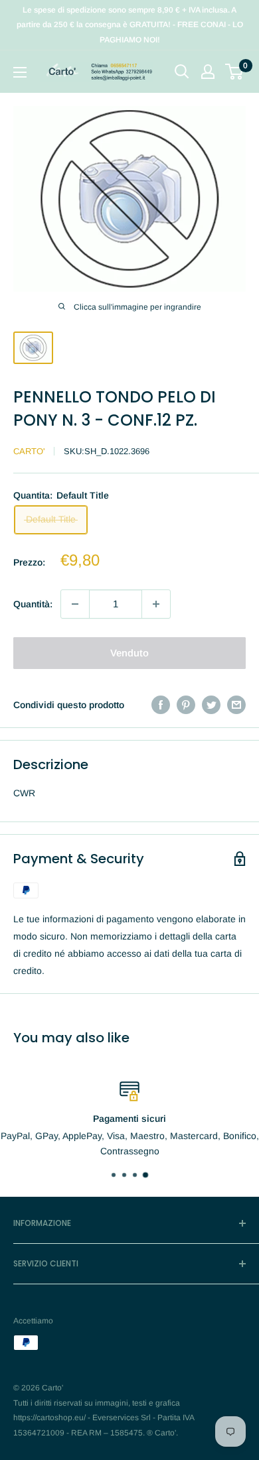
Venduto (129, 652)
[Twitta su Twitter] (211, 705)
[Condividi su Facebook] (160, 705)
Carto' (28, 451)
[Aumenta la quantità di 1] (156, 604)
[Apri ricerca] (182, 71)
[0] (234, 72)
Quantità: (32, 604)
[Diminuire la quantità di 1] (75, 604)
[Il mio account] (208, 71)
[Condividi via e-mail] (236, 705)
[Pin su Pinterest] (186, 705)
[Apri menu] (20, 72)
